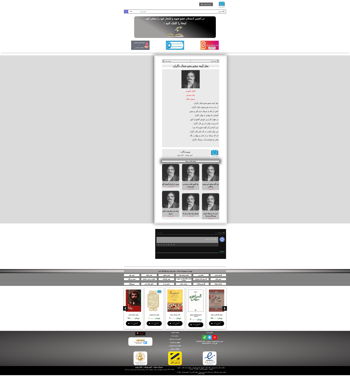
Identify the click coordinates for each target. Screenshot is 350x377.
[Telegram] (209, 337)
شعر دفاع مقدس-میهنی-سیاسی (183, 279)
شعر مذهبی (166, 275)
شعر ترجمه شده (184, 275)
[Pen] (204, 337)
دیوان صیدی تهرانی (154, 314)
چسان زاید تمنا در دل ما (190, 213)
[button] (125, 308)
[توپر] (158, 245)
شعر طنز (132, 275)
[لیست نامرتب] (171, 245)
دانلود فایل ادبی (149, 284)
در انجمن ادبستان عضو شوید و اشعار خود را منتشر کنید (175, 18)
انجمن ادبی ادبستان (175, 339)
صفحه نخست (175, 332)
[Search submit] (126, 11)
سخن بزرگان (132, 279)
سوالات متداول (175, 349)
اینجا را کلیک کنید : (175, 23)
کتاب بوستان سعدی (175, 314)
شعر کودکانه (166, 279)
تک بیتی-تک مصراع (201, 279)
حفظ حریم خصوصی (175, 345)
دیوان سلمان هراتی (133, 314)
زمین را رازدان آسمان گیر (170, 184)
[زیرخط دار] (163, 245)
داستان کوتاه (218, 284)
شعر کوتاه (149, 275)
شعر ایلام (218, 279)
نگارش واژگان (201, 284)
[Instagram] (214, 337)
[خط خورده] (166, 245)
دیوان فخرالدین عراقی (216, 314)
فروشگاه (131, 284)
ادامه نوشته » (210, 189)
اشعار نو (201, 275)
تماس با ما (166, 284)
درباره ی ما (175, 336)
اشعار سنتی (218, 275)
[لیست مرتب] (169, 245)
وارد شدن (159, 233)
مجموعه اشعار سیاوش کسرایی (196, 315)
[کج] (161, 245)
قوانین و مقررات (175, 342)
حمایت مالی (183, 284)
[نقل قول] (174, 245)
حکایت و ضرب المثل (149, 279)
